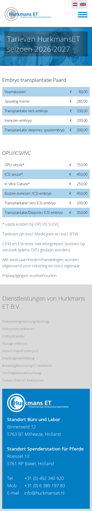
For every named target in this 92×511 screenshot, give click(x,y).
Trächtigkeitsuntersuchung (21, 373)
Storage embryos (14, 343)
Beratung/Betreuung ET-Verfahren (27, 365)
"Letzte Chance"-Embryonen (23, 380)
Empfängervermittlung (18, 358)
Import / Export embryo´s (20, 351)
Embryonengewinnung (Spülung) (25, 321)
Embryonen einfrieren (18, 329)
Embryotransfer (13, 336)
